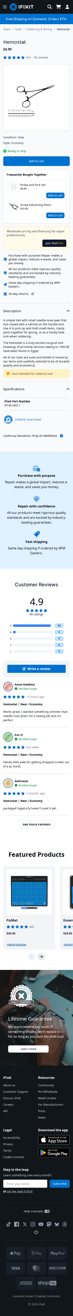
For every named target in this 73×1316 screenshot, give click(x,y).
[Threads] (64, 1224)
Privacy (8, 1144)
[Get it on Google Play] (54, 1152)
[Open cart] (58, 7)
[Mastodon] (49, 1224)
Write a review (38, 669)
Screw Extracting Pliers (35, 205)
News (42, 1117)
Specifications (14, 389)
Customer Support (15, 1092)
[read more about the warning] (61, 436)
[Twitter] (24, 1224)
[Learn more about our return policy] (32, 294)
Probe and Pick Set (32, 185)
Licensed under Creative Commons (36, 1296)
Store (6, 29)
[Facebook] (16, 1224)
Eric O (19, 735)
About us (9, 1085)
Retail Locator (47, 1098)
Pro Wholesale (47, 1092)
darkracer (21, 781)
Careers (8, 1104)
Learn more (28, 1049)
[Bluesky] (57, 1224)
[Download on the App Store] (54, 1140)
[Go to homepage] (23, 6)
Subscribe (60, 1184)
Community (46, 1085)
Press (41, 1111)
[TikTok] (8, 1224)
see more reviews (36, 824)
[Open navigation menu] (5, 7)
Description (12, 311)
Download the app (53, 1130)
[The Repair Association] (36, 1232)
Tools (18, 29)
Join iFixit (54, 243)
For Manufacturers (50, 1104)
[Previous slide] (31, 956)
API (5, 1111)
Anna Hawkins (25, 684)
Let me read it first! (20, 1191)
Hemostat (63, 29)
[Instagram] (32, 1224)
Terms (7, 1150)
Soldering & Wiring (39, 29)
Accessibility (11, 1138)
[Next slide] (41, 956)
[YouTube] (41, 1224)
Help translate (33, 1211)
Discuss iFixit (12, 1098)
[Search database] (50, 7)
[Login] (67, 7)
